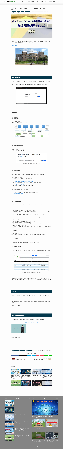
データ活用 (39, 446)
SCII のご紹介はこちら (15, 45)
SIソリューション (14, 350)
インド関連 (19, 350)
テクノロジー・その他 (29, 350)
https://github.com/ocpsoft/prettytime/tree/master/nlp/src (24, 184)
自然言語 (47, 350)
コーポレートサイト (44, 446)
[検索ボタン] (58, 1)
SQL (44, 350)
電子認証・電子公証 (24, 446)
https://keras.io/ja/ (17, 186)
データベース (23, 350)
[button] (15, 355)
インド (34, 350)
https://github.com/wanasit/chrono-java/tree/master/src (23, 181)
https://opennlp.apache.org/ (18, 193)
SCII (38, 350)
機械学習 (41, 350)
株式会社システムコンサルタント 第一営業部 (31, 322)
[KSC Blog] (10, 1)
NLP (49, 350)
